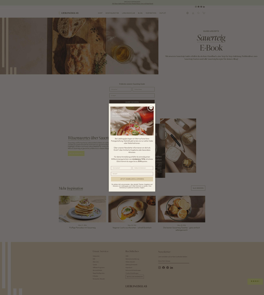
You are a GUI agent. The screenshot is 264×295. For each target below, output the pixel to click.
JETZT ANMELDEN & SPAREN (132, 179)
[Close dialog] (151, 107)
